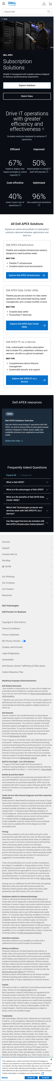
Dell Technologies (10, 605)
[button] (44, 4)
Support (5, 548)
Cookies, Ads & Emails (12, 647)
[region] (27, 501)
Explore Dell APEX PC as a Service (24, 380)
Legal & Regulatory (11, 653)
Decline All (31, 1078)
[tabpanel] (27, 431)
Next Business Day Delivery (13, 972)
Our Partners (8, 589)
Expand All (11, 475)
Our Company (8, 583)
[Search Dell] (49, 12)
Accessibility (8, 659)
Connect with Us (9, 554)
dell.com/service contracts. (31, 933)
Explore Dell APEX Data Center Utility (24, 325)
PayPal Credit (25, 990)
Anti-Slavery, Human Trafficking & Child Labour (23, 666)
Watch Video (27, 96)
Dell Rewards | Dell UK (18, 736)
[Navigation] (4, 3)
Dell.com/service (28, 819)
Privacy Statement (10, 635)
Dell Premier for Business (14, 612)
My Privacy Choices (11, 641)
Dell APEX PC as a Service (21, 341)
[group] (27, 427)
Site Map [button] (6, 560)
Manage (5, 1078)
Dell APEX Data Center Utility (22, 290)
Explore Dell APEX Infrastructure (24, 275)
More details (47, 769)
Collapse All (25, 475)
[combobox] (27, 12)
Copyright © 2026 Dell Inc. (14, 622)
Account (6, 542)
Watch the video (13, 441)
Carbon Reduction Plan (12, 672)
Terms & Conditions (11, 628)
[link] (43, 129)
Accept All (45, 1078)
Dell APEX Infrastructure (19, 244)
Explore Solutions (27, 85)
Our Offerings (8, 576)
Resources (7, 595)
